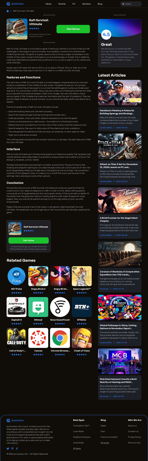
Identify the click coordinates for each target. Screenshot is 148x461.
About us (132, 426)
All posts (105, 443)
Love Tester (78, 431)
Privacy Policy (134, 437)
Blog (100, 4)
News (48, 4)
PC (73, 4)
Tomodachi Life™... (81, 426)
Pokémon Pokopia (81, 437)
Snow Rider (78, 443)
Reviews (86, 4)
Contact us (133, 431)
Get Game (73, 29)
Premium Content (109, 437)
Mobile (62, 4)
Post (103, 431)
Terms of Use (134, 443)
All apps (77, 448)
